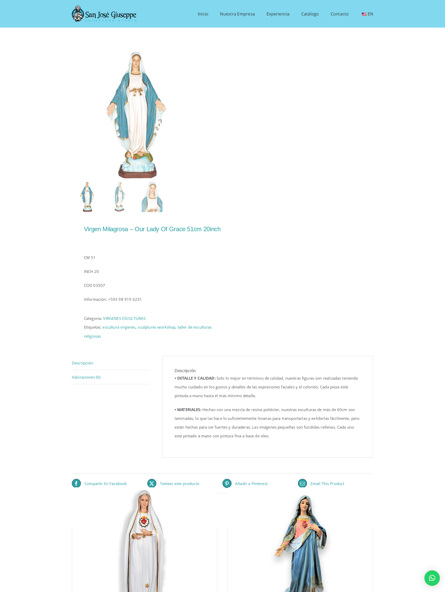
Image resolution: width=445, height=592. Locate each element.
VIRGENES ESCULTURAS (124, 318)
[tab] (111, 363)
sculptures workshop (156, 327)
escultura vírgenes (118, 327)
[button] (432, 578)
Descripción (82, 362)
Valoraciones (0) (86, 377)
